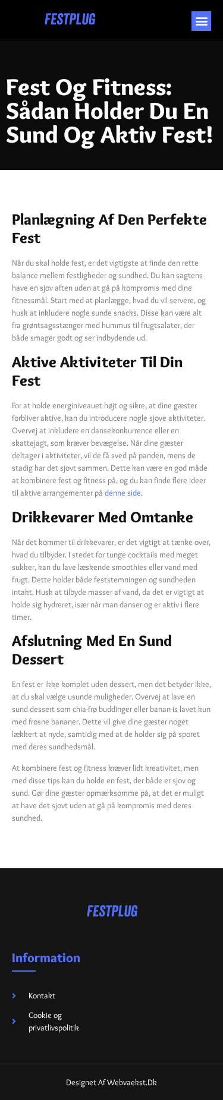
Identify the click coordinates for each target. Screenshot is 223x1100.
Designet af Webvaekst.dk (111, 1082)
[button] (201, 21)
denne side (123, 492)
